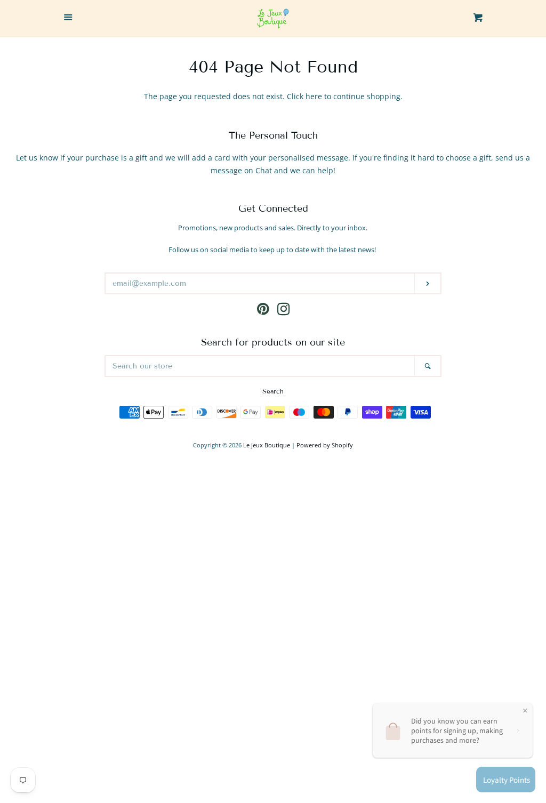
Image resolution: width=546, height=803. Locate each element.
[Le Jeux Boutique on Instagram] (283, 311)
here (314, 96)
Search (273, 391)
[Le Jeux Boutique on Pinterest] (263, 311)
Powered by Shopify (324, 445)
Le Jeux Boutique (266, 445)
